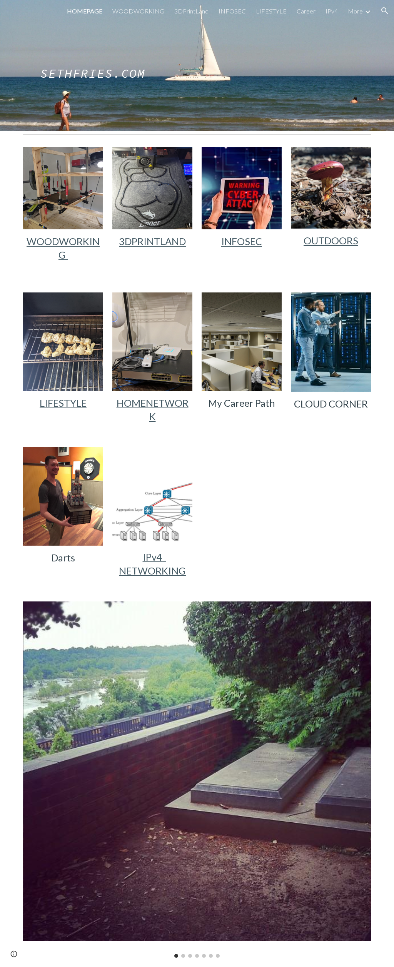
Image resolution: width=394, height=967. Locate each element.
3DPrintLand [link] (191, 11)
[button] (385, 11)
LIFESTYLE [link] (271, 11)
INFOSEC (241, 241)
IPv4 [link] (332, 11)
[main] (93, 65)
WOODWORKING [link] (138, 11)
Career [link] (306, 11)
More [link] (355, 11)
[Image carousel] (197, 779)
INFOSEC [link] (232, 11)
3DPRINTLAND (152, 241)
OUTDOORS (331, 240)
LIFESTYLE (63, 403)
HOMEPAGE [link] (84, 11)
